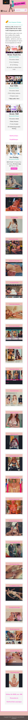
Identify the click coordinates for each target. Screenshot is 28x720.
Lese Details (14, 168)
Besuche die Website (14, 57)
